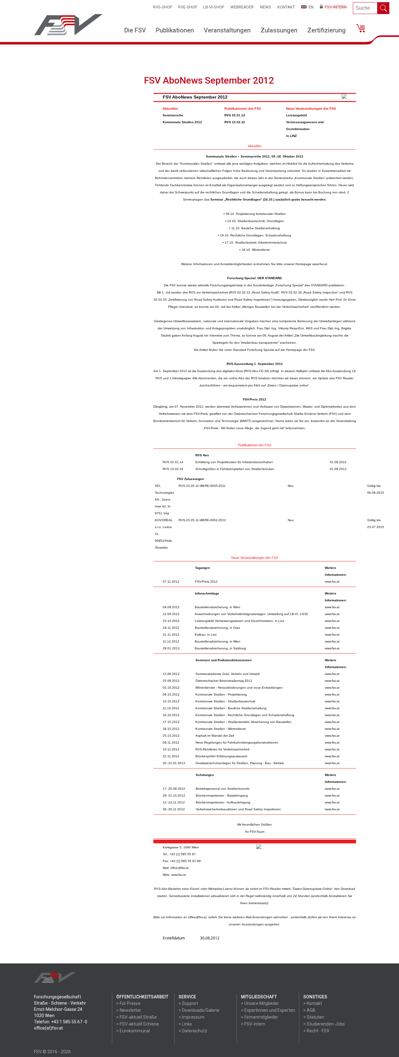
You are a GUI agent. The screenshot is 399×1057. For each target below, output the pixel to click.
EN (310, 7)
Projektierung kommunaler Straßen (261, 214)
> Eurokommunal (133, 1030)
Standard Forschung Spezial (253, 350)
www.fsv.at (319, 264)
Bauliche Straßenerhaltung (260, 228)
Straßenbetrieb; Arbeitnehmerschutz (261, 242)
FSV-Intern (335, 7)
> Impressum (191, 1017)
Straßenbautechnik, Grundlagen (261, 221)
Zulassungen (279, 30)
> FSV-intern (253, 1023)
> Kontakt (312, 1003)
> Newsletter (128, 1010)
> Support (188, 1003)
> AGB (309, 1010)
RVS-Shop (162, 7)
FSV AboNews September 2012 (195, 97)
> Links (185, 1023)
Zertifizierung (326, 30)
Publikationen (175, 30)
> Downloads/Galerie (199, 1010)
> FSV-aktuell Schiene (137, 1023)
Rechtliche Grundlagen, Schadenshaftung (260, 235)
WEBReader (242, 7)
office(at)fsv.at (48, 1027)
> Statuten (313, 1017)
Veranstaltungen (227, 30)
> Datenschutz (193, 1030)
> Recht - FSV (316, 1030)
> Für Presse (128, 1003)
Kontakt (286, 7)
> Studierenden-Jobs (324, 1023)
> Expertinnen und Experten (268, 1010)
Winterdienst (261, 249)
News (265, 7)
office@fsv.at (179, 868)
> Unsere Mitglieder (260, 1003)
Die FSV (135, 30)
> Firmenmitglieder (259, 1017)
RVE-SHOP (187, 7)
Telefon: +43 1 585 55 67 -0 (60, 1021)
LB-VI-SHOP (213, 7)
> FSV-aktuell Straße (136, 1017)
